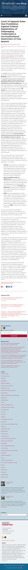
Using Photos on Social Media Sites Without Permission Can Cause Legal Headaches (12, 305)
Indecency (3, 426)
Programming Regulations (7, 460)
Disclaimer (12, 540)
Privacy (2, 457)
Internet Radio (4, 431)
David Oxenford (6, 44)
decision (5, 73)
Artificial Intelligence (5, 383)
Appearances (4, 380)
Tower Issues (4, 469)
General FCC (4, 421)
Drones (2, 402)
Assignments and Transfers (7, 385)
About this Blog (4, 373)
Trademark (19, 46)
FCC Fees (3, 412)
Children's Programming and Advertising (10, 395)
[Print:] (2, 287)
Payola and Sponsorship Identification (9, 450)
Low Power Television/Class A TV (8, 438)
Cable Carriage (4, 392)
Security (3, 465)
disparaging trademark (9, 282)
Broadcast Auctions (5, 388)
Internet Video (4, 433)
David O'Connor (9, 496)
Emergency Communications (7, 407)
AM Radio (3, 378)
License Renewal (5, 436)
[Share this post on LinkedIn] (11, 287)
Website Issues (4, 477)
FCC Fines (3, 414)
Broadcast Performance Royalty (8, 390)
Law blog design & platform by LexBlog (13, 567)
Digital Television (5, 400)
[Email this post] (4, 287)
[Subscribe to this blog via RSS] (1, 328)
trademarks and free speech (7, 283)
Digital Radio (4, 397)
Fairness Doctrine (5, 409)
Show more (4, 493)
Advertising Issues (5, 376)
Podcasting (3, 453)
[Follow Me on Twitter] (4, 328)
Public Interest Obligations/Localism (9, 462)
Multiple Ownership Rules (7, 441)
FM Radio (3, 417)
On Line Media (4, 448)
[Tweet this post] (7, 287)
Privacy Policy (5, 540)
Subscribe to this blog (8, 330)
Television (3, 467)
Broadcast (14, 3)
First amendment (18, 282)
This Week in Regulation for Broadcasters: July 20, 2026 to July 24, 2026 (12, 298)
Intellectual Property (11, 46)
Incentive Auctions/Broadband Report (9, 424)
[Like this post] (9, 287)
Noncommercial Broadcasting (8, 445)
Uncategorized (4, 474)
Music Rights (4, 443)
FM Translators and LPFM (7, 419)
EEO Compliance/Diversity (7, 405)
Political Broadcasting (6, 455)
